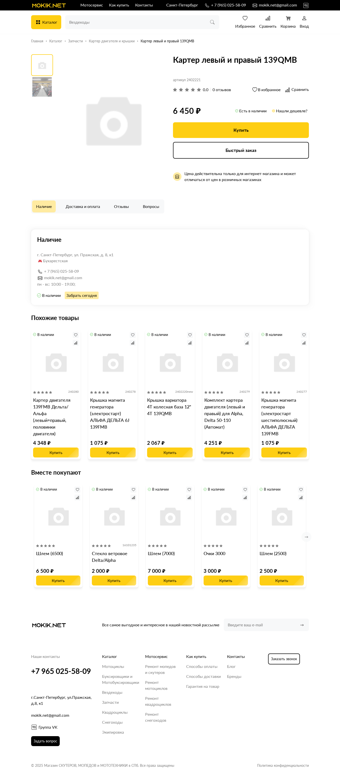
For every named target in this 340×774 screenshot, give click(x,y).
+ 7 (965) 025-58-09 (228, 4)
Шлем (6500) (49, 553)
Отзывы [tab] (121, 206)
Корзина (288, 26)
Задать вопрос (45, 741)
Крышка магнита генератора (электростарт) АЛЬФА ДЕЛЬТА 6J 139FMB (109, 413)
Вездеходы (112, 692)
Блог (231, 666)
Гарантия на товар (202, 686)
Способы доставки (203, 676)
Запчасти (110, 702)
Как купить (119, 4)
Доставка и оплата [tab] (83, 206)
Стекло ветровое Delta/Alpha (109, 557)
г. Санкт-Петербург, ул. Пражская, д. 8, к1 (75, 254)
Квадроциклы (115, 712)
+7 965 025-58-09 (61, 670)
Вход (304, 26)
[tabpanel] (170, 267)
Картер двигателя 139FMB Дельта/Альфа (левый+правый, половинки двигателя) (51, 416)
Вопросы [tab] (151, 206)
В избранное (269, 89)
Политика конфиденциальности (283, 765)
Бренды (234, 676)
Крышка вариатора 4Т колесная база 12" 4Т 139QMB (169, 406)
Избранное (245, 26)
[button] (306, 537)
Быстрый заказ (241, 150)
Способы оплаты (202, 666)
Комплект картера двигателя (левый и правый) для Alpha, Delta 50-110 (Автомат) (224, 413)
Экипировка (113, 732)
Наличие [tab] (44, 206)
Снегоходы (112, 722)
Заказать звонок (284, 659)
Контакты (144, 4)
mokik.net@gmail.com (277, 4)
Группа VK (48, 727)
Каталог (49, 22)
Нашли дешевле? (291, 110)
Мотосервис (91, 4)
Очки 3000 (214, 553)
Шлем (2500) (273, 553)
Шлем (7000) (161, 553)
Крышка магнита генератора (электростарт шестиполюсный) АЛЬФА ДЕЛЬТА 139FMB (279, 416)
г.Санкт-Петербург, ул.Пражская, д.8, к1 (61, 700)
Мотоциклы (113, 666)
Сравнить (268, 26)
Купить (241, 130)
